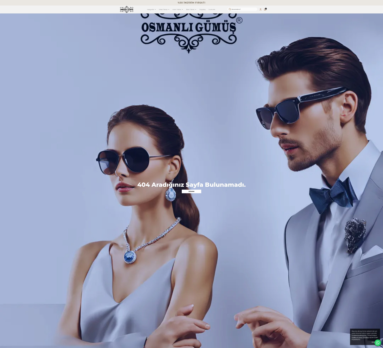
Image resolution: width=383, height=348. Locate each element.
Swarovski (212, 9)
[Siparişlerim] (260, 9)
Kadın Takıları (176, 9)
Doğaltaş (202, 9)
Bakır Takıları (190, 9)
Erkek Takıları (163, 9)
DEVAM (191, 191)
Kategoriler (150, 9)
